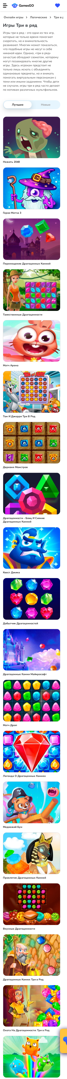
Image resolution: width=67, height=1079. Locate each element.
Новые (45, 105)
